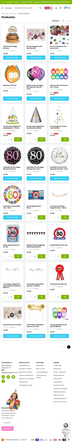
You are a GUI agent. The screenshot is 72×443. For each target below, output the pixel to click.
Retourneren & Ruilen (25, 372)
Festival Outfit (58, 379)
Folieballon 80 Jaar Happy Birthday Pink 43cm (11, 168)
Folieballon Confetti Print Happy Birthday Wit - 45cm (59, 168)
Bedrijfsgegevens (24, 365)
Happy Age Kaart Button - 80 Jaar (11, 246)
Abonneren (7, 429)
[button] (11, 139)
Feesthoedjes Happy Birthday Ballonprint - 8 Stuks (12, 127)
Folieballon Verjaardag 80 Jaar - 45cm (11, 207)
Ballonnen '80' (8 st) (9, 85)
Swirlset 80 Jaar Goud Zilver (12, 325)
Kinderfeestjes (58, 382)
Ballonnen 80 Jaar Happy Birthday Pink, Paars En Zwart (35, 87)
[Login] (56, 8)
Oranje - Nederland (60, 372)
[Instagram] (63, 2)
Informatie (40, 363)
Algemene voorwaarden (26, 379)
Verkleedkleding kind (60, 398)
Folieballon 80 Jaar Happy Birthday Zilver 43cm (35, 168)
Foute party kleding (59, 392)
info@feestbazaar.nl (8, 372)
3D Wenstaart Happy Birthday (10, 47)
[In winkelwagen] (18, 139)
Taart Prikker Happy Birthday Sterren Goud (35, 325)
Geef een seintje (12, 57)
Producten (13, 13)
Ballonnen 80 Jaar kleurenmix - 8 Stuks (59, 86)
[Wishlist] (60, 8)
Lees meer (10, 2)
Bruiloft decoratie (59, 385)
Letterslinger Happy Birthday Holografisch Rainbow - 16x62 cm (12, 285)
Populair (56, 363)
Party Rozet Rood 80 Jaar (58, 284)
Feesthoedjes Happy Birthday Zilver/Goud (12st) (36, 127)
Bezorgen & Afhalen (25, 369)
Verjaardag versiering (60, 388)
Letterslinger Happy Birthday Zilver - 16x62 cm (35, 285)
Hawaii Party (57, 369)
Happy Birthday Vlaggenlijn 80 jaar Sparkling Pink (36, 246)
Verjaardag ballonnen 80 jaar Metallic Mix (58, 325)
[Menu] (69, 423)
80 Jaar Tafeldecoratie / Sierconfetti (58, 47)
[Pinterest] (65, 2)
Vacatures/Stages (42, 372)
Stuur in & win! (40, 369)
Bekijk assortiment (3, 8)
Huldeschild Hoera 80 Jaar (59, 245)
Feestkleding (57, 365)
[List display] (69, 21)
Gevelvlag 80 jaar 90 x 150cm (34, 207)
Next (68, 347)
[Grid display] (67, 21)
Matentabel (39, 365)
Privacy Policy (23, 382)
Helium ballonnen (59, 395)
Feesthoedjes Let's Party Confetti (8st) (58, 127)
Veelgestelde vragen (25, 385)
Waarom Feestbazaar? (26, 375)
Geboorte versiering (60, 402)
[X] (69, 2)
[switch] (66, 436)
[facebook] (67, 2)
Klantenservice (24, 363)
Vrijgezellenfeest (59, 375)
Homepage (5, 13)
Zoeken (40, 8)
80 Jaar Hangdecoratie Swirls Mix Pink (34, 47)
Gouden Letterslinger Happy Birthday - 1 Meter (58, 207)
